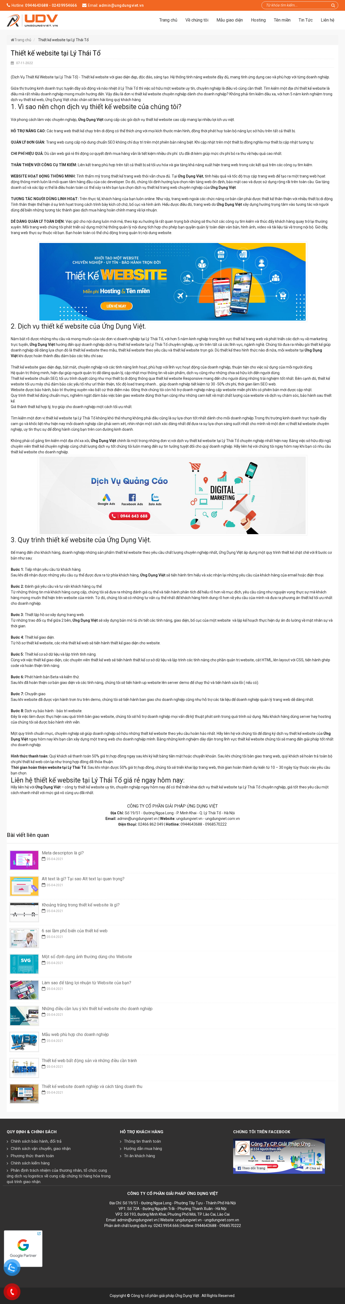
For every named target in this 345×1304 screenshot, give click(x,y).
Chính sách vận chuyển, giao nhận (41, 1148)
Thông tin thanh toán (142, 1141)
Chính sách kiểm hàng (30, 1163)
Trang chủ (168, 20)
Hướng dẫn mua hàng (143, 1148)
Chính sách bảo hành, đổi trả (36, 1141)
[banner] (32, 20)
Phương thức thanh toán (32, 1155)
